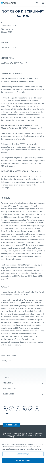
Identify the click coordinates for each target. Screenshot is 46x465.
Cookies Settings (23, 454)
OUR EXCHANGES (8, 394)
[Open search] (37, 3)
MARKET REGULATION (9, 388)
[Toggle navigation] (43, 3)
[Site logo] (8, 3)
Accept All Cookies (23, 460)
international (8, 383)
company (6, 377)
